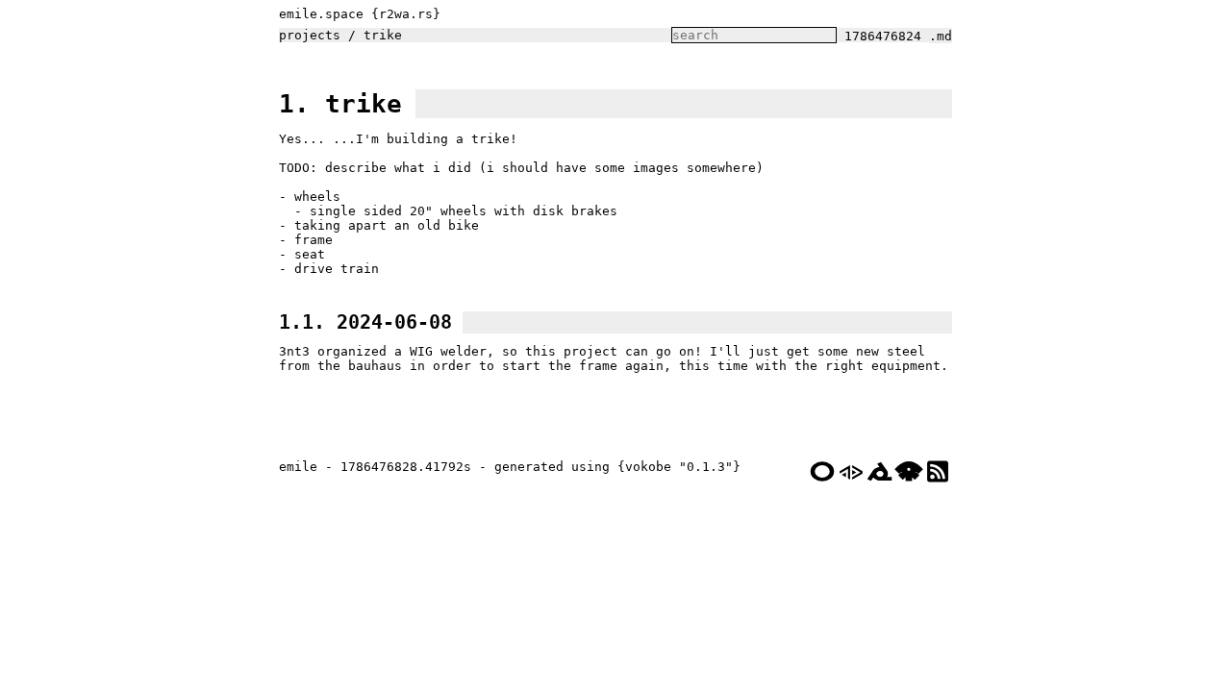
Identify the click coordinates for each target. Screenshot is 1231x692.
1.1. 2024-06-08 (365, 322)
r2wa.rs (406, 14)
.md (940, 36)
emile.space (321, 14)
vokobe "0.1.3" (679, 466)
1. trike (340, 103)
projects (309, 35)
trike (383, 35)
